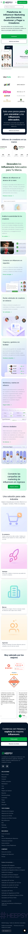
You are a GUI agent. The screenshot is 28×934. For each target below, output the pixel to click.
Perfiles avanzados (6, 781)
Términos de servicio (19, 925)
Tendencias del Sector (7, 840)
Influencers (4, 827)
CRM (3, 788)
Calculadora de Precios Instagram (10, 874)
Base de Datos (5, 774)
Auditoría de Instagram (7, 872)
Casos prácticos (5, 843)
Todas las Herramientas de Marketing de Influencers (12, 904)
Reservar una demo (14, 743)
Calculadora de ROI (6, 901)
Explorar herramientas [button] (7, 862)
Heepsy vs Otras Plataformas (9, 845)
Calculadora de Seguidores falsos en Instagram (13, 870)
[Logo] (8, 2)
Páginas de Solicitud (7, 790)
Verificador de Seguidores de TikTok (10, 893)
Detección (4, 804)
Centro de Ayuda (6, 833)
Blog (3, 836)
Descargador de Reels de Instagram (10, 877)
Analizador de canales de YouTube (10, 885)
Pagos (3, 800)
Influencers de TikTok (7, 815)
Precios (3, 856)
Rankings (4, 825)
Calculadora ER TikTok (7, 890)
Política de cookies (6, 927)
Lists (3, 786)
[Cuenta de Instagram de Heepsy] (3, 766)
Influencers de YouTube (7, 813)
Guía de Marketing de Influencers (10, 838)
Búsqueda (4, 776)
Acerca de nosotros (6, 852)
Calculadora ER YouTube (8, 880)
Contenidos (4, 797)
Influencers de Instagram (8, 811)
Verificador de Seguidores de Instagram (11, 867)
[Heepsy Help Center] (16, 2)
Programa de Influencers (8, 854)
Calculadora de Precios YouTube (10, 887)
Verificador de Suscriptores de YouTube (11, 882)
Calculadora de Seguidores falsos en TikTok (12, 895)
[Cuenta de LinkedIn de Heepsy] (7, 766)
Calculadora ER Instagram (8, 865)
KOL (3, 822)
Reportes (4, 793)
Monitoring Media (6, 795)
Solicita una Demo (14, 41)
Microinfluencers (6, 820)
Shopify (3, 802)
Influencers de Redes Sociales (9, 818)
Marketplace (5, 783)
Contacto (4, 779)
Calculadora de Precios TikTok (9, 897)
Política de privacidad (7, 925)
